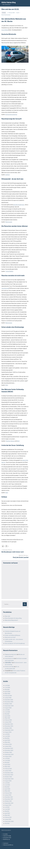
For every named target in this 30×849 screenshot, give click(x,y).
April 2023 (7, 764)
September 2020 (9, 821)
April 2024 (7, 740)
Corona (3, 12)
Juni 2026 (7, 687)
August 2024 (8, 732)
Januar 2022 (8, 795)
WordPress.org (6, 839)
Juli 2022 (7, 782)
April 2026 (7, 691)
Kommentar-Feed (7, 837)
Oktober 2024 (8, 728)
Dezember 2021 (9, 797)
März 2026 (7, 693)
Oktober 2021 (8, 801)
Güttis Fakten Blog (8, 2)
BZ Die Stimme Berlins (11, 114)
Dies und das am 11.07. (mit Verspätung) (15, 643)
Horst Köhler (4, 30)
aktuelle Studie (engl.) (19, 204)
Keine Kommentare (5, 14)
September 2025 (9, 705)
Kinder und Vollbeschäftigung (12, 635)
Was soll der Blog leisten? (11, 620)
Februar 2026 (8, 695)
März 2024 (7, 742)
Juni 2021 (7, 809)
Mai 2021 (7, 811)
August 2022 (8, 780)
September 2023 (9, 754)
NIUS (6, 385)
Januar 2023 (8, 770)
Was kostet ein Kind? (10, 637)
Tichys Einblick (9, 271)
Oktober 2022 (8, 776)
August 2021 (8, 805)
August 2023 (8, 756)
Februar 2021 (8, 817)
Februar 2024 (8, 744)
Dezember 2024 (9, 724)
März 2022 (7, 791)
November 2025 (9, 701)
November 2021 (9, 799)
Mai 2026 (7, 689)
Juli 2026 (7, 685)
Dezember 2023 (9, 748)
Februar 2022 (8, 793)
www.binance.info (9, 658)
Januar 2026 (8, 697)
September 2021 (9, 803)
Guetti (17, 12)
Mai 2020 (7, 823)
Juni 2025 (7, 711)
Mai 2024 (7, 738)
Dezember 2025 (9, 699)
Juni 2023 (7, 760)
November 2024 (9, 726)
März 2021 (7, 815)
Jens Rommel (5, 288)
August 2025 (8, 707)
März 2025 (7, 718)
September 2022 (9, 778)
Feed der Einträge (7, 835)
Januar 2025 (8, 722)
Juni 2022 (7, 784)
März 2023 (7, 766)
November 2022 (9, 774)
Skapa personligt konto (11, 654)
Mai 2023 (7, 762)
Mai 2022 (7, 787)
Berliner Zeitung (10, 441)
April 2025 (7, 716)
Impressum (5, 843)
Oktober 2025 (8, 703)
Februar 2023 (8, 768)
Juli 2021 (7, 807)
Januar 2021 (8, 819)
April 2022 (7, 789)
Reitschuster (8, 222)
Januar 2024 (8, 746)
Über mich (7, 616)
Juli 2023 (7, 758)
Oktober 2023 (8, 752)
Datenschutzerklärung (8, 844)
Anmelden (5, 834)
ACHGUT (7, 174)
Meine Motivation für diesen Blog (13, 618)
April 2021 (7, 813)
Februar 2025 (8, 720)
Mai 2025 (7, 714)
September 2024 (9, 730)
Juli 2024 (7, 734)
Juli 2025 (7, 709)
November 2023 (9, 750)
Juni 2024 (7, 736)
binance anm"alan (9, 666)
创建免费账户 (8, 662)
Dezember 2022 (9, 772)
